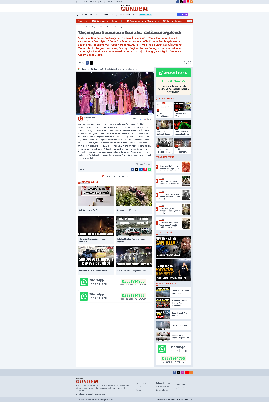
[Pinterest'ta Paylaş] (145, 169)
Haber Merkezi (89, 119)
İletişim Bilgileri (181, 388)
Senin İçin (184, 14)
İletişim (98, 2)
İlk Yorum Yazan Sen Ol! (117, 176)
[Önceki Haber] (188, 21)
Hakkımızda (141, 383)
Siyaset (106, 15)
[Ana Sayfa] (82, 14)
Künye (80, 2)
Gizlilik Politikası (162, 386)
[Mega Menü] (77, 15)
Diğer (134, 15)
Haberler (81, 27)
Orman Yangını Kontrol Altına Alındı (108, 21)
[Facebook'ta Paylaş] (87, 63)
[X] (181, 1)
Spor (128, 15)
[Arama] (191, 14)
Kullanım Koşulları (163, 383)
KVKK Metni (180, 385)
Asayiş (114, 15)
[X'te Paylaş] (91, 63)
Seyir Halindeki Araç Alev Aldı (143, 21)
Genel (98, 15)
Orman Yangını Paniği (173, 21)
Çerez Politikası (162, 390)
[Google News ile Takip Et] (145, 119)
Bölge (121, 15)
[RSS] (191, 1)
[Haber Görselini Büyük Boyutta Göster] (115, 93)
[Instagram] (184, 1)
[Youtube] (188, 1)
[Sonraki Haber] (190, 21)
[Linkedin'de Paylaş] (141, 169)
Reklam (89, 2)
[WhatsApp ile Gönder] (149, 169)
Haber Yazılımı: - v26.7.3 (175, 400)
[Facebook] (177, 1)
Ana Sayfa (89, 15)
